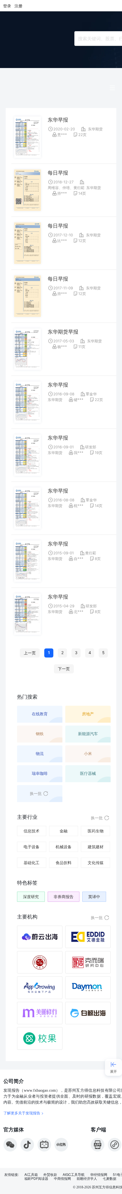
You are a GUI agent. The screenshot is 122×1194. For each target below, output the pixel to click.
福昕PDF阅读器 (36, 1178)
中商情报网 (62, 1178)
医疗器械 (88, 773)
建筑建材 (96, 846)
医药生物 (96, 830)
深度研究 (31, 896)
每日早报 (58, 173)
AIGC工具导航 (74, 1174)
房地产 (88, 713)
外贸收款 (50, 1174)
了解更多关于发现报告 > (23, 1112)
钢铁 (40, 733)
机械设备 (63, 846)
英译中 (94, 896)
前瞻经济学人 (87, 1178)
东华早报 (58, 120)
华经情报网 (98, 1174)
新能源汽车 (88, 733)
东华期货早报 (63, 332)
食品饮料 (63, 862)
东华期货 (95, 129)
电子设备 (31, 846)
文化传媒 (96, 862)
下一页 (64, 668)
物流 (40, 753)
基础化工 (31, 862)
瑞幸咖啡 (40, 773)
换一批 (36, 793)
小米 (88, 753)
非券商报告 (63, 896)
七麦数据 (109, 1178)
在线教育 (40, 713)
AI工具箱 (31, 1174)
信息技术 (31, 830)
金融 (64, 830)
